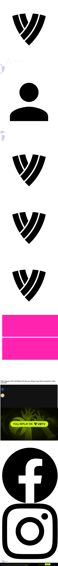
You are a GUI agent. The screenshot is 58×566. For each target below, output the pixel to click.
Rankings (3, 68)
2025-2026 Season (6, 374)
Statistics (3, 371)
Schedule (3, 67)
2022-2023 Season (6, 377)
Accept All (47, 564)
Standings (3, 370)
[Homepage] (29, 29)
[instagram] (30, 558)
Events (3, 136)
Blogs (3, 71)
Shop (3, 70)
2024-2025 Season (6, 375)
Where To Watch (4, 368)
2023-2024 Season (6, 376)
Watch (1, 64)
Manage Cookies (41, 564)
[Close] (57, 564)
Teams (3, 369)
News (3, 69)
